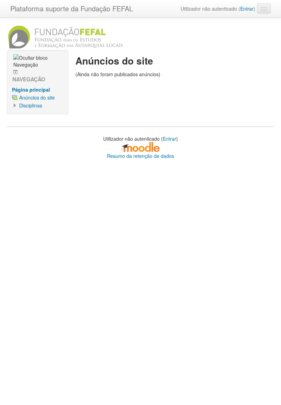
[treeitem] (37, 89)
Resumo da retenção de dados (140, 155)
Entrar (247, 8)
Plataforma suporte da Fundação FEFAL (71, 8)
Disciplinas (30, 105)
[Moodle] (140, 146)
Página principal (31, 89)
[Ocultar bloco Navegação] (38, 61)
